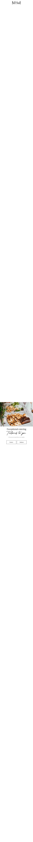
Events (11, 442)
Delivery (22, 442)
